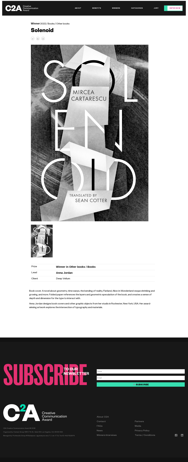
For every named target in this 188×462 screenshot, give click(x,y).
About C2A (103, 417)
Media (138, 426)
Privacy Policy (142, 431)
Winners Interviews (107, 435)
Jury (156, 8)
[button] (32, 38)
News (100, 431)
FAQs (99, 426)
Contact (101, 422)
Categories (137, 8)
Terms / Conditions (145, 435)
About (78, 8)
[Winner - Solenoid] (93, 241)
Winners (116, 8)
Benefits (96, 8)
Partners (139, 422)
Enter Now (175, 8)
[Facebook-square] (176, 435)
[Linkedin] (182, 435)
